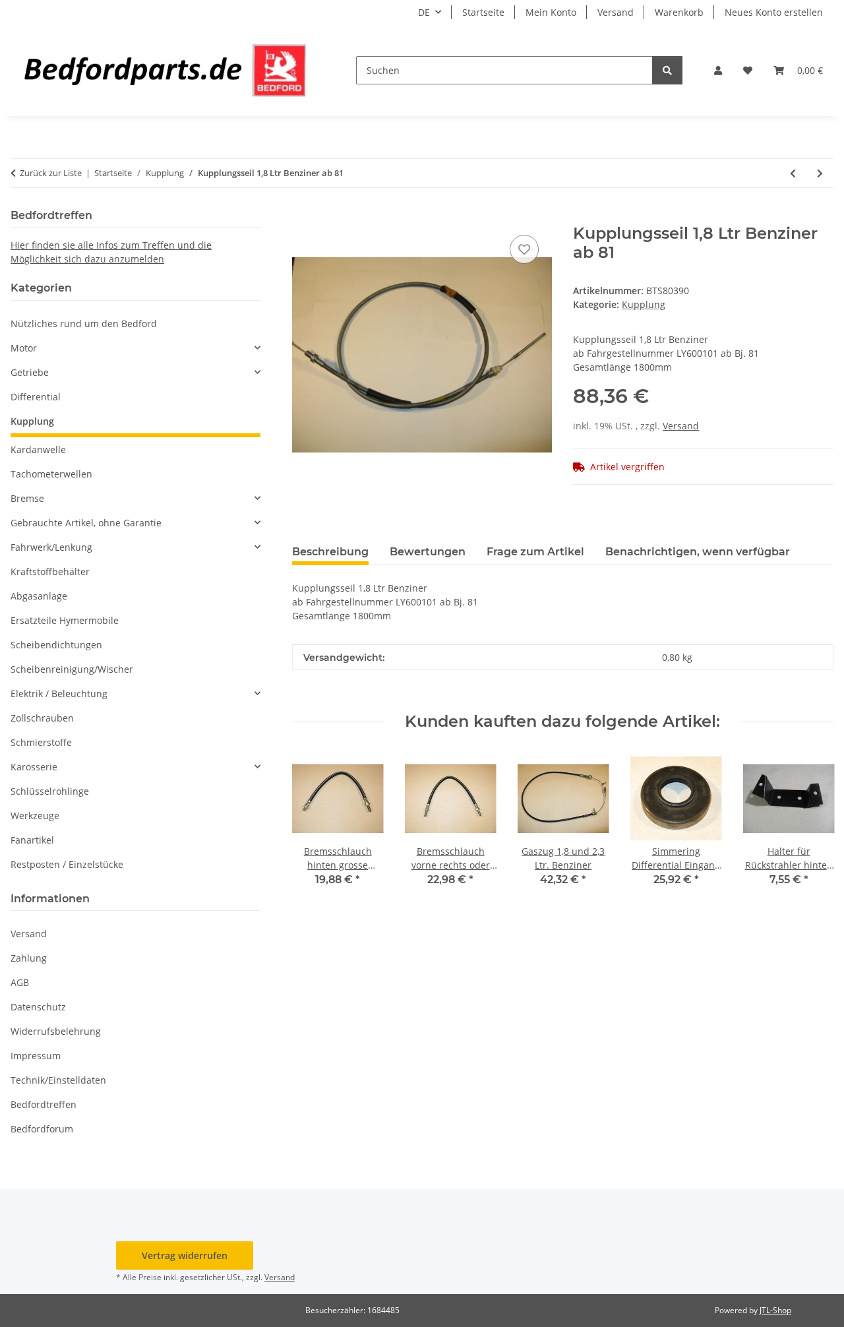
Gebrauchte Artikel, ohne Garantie (86, 522)
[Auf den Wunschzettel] (524, 249)
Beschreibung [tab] (330, 551)
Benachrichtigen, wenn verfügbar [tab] (697, 551)
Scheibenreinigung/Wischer (72, 669)
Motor (24, 348)
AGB (20, 982)
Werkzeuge (35, 815)
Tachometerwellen (51, 474)
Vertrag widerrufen (184, 1255)
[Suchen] (667, 70)
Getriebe (30, 372)
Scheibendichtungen (56, 644)
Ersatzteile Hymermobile (65, 620)
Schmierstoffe (41, 742)
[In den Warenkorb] (302, 217)
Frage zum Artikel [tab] (535, 551)
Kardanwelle (38, 449)
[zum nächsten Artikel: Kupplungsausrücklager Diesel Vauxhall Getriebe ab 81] (819, 173)
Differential (36, 396)
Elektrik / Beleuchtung (59, 693)
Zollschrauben (42, 718)
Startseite (483, 12)
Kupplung (643, 304)
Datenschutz (38, 1007)
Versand (615, 12)
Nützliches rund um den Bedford (84, 323)
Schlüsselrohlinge (50, 791)
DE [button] (424, 12)
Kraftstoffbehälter (50, 571)
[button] (718, 70)
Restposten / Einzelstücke (67, 864)
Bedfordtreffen (43, 1104)
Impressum (36, 1055)
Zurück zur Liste (51, 173)
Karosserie (34, 766)
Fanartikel (32, 840)
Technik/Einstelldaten (58, 1080)
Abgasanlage (39, 596)
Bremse (27, 498)
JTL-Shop (775, 1310)
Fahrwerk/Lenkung (51, 547)
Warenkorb (679, 12)
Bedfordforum (42, 1129)
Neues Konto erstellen (774, 12)
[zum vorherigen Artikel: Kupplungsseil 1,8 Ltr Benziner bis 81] (792, 173)
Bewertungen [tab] (428, 551)
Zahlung (29, 958)
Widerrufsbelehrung (56, 1031)
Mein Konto (551, 12)
